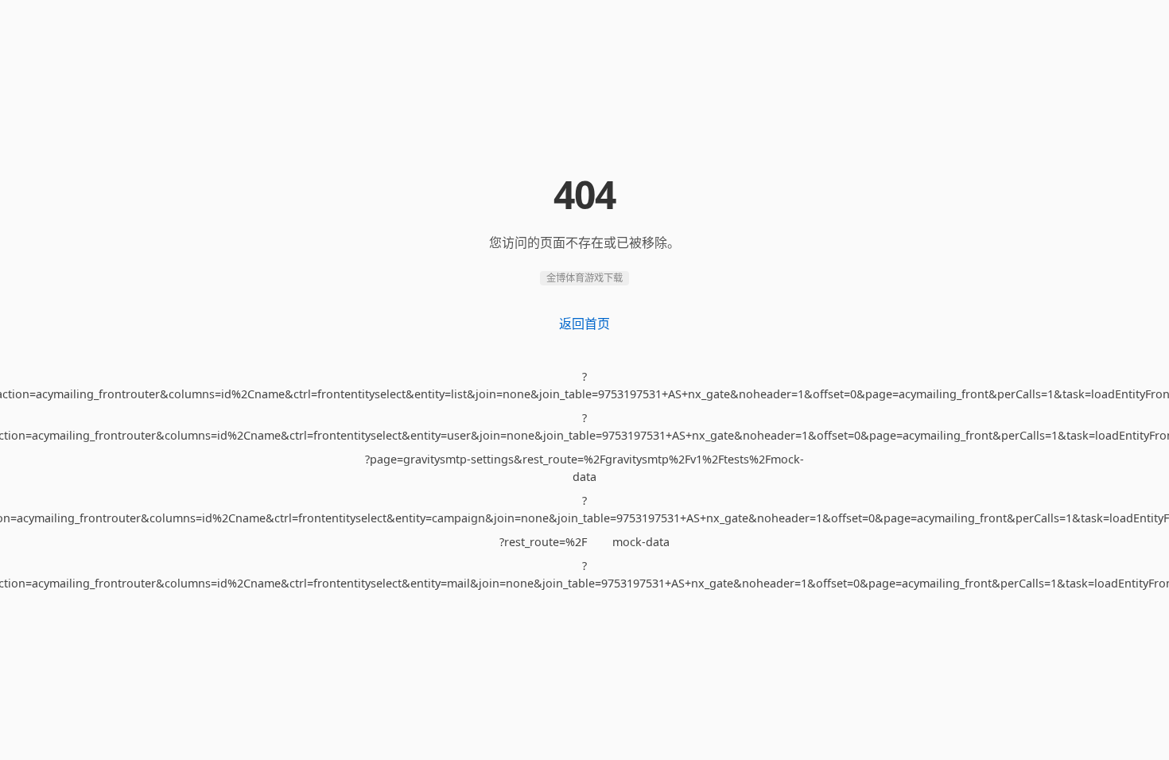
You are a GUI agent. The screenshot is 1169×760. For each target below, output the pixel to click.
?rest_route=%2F (543, 541)
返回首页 (584, 323)
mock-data (641, 541)
